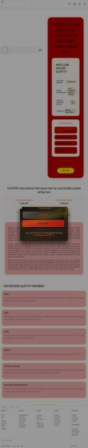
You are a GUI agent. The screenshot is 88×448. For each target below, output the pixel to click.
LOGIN (43, 215)
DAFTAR (43, 223)
